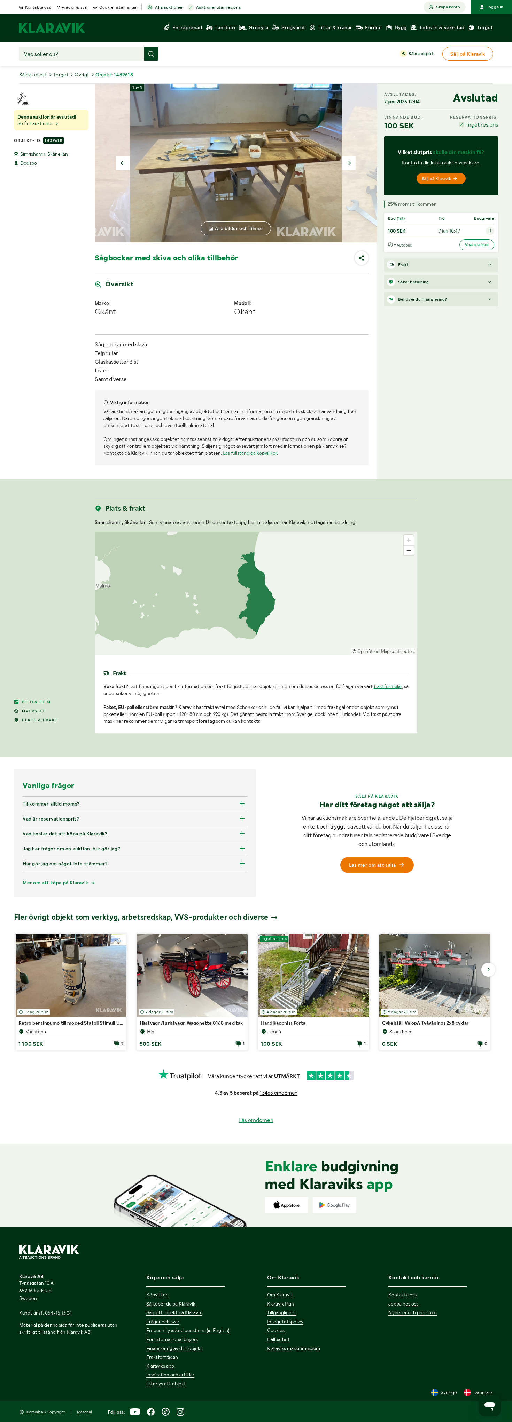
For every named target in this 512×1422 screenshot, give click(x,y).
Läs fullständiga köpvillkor (250, 453)
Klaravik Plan (280, 1304)
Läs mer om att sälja (372, 865)
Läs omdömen (256, 1120)
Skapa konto (448, 7)
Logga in (494, 7)
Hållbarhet (278, 1339)
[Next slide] (349, 163)
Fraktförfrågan (162, 1357)
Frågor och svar (162, 1321)
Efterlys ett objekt (166, 1384)
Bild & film (36, 702)
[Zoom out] (409, 550)
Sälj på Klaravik (436, 178)
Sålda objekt (421, 53)
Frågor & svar (75, 7)
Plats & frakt (40, 720)
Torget (61, 75)
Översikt (33, 711)
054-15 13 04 (58, 1313)
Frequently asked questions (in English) (188, 1330)
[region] (256, 593)
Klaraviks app (160, 1366)
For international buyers (172, 1339)
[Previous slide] (123, 163)
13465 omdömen (278, 1093)
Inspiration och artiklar (170, 1374)
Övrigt (82, 75)
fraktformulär (388, 686)
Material (84, 1411)
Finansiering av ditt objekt (174, 1348)
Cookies (276, 1330)
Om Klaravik (280, 1295)
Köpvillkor (157, 1295)
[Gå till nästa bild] (488, 970)
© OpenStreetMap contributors (384, 651)
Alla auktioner (169, 7)
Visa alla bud (477, 244)
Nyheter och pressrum (412, 1312)
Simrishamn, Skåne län (44, 154)
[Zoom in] (409, 540)
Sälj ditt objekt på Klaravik (174, 1312)
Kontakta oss (38, 7)
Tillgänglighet (281, 1312)
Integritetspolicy (285, 1321)
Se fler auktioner (35, 123)
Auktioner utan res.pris (218, 7)
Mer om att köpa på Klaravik (55, 883)
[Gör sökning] (151, 54)
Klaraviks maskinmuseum (293, 1348)
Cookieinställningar (118, 7)
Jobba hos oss (403, 1304)
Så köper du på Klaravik (170, 1304)
